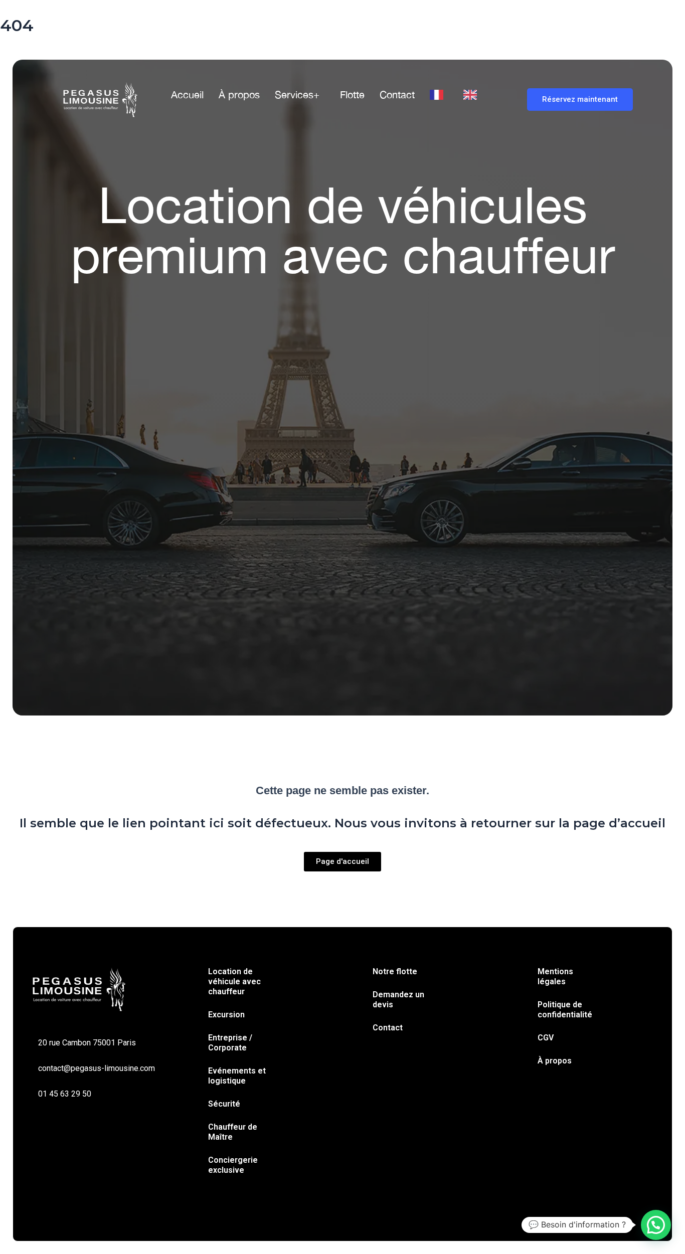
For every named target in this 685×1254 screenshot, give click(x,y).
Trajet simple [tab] (108, 377)
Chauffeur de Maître (232, 1132)
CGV (546, 1037)
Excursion (226, 1014)
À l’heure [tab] (219, 377)
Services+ (297, 94)
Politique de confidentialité (565, 1009)
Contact (397, 94)
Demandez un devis (398, 999)
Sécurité (224, 1104)
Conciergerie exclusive (233, 1165)
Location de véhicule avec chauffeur (234, 981)
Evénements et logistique (237, 1076)
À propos (239, 94)
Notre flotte (395, 971)
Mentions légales (555, 976)
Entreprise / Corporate (230, 1042)
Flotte (352, 94)
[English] (472, 94)
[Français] (439, 94)
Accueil (187, 94)
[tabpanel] (342, 427)
